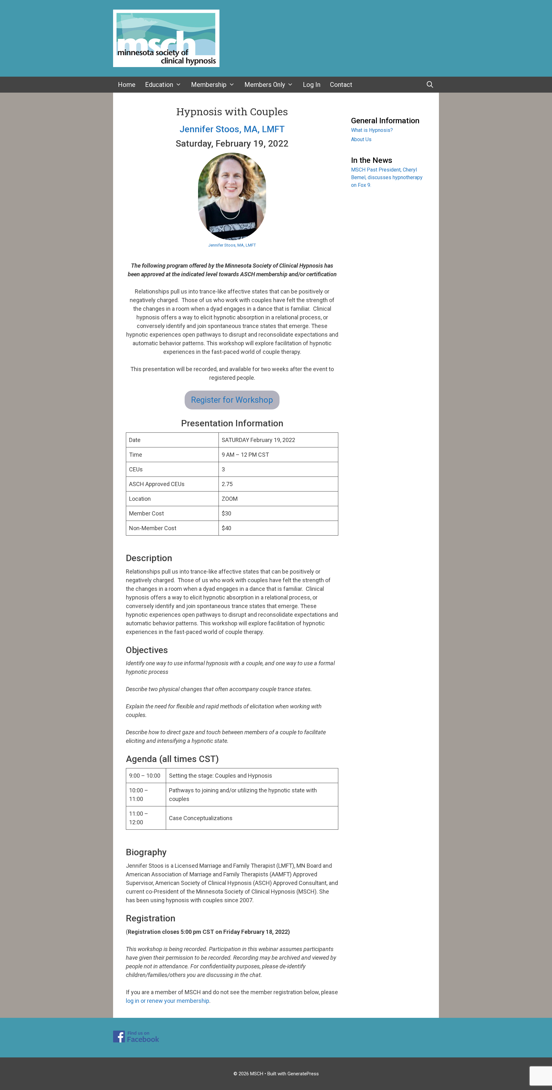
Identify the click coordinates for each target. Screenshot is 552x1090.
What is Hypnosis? (372, 130)
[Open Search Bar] (430, 85)
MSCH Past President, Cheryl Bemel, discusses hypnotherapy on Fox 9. (387, 177)
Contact (341, 84)
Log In (311, 84)
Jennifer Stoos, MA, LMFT (232, 129)
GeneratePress (303, 1074)
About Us (361, 139)
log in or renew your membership (167, 1000)
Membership (208, 84)
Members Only (264, 84)
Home (126, 84)
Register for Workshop (232, 400)
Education (159, 84)
